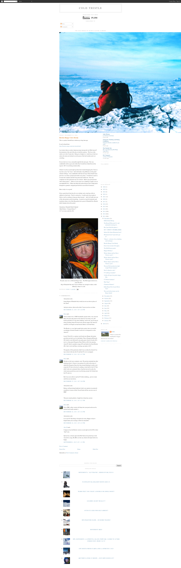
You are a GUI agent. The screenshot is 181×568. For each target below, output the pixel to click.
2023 (104, 192)
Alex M (65, 427)
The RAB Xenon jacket (110, 248)
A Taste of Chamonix (108, 156)
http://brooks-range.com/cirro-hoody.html (70, 146)
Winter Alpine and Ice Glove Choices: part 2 (111, 258)
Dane (65, 314)
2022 (104, 194)
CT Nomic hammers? (109, 279)
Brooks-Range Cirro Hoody (111, 243)
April (105, 313)
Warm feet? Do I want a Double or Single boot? (96, 491)
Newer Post (62, 449)
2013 (104, 211)
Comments (64, 27)
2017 (104, 201)
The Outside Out (107, 148)
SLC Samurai (106, 155)
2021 (104, 197)
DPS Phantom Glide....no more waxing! (96, 520)
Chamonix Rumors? (109, 284)
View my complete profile (109, 341)
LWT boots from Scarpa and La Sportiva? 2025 (96, 548)
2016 (104, 204)
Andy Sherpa (106, 134)
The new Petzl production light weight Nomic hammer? (112, 267)
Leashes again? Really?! (96, 501)
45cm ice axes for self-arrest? (96, 510)
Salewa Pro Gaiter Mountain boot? (112, 232)
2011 (104, 216)
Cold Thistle (90, 8)
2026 (104, 187)
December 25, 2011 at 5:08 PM (74, 381)
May (105, 311)
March (106, 315)
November (107, 296)
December (107, 218)
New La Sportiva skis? (109, 270)
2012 (104, 214)
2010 (104, 323)
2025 (104, 189)
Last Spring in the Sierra (108, 135)
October (106, 298)
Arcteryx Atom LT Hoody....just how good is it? (96, 558)
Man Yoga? (107, 282)
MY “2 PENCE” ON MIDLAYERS (112, 230)
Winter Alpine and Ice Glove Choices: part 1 (111, 262)
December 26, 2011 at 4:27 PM (74, 400)
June (105, 308)
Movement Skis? (96, 529)
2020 (104, 199)
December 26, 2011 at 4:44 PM (74, 412)
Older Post (95, 449)
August (106, 303)
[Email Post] (77, 289)
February (106, 318)
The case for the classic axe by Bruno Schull (111, 292)
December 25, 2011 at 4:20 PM (74, 310)
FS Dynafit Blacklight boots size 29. (96, 482)
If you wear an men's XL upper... (112, 246)
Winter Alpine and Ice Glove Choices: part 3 (111, 254)
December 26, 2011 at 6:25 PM (74, 423)
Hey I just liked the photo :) (111, 227)
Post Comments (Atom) (72, 453)
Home (78, 449)
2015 (104, 206)
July (105, 306)
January (106, 320)
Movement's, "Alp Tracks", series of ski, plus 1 (96, 472)
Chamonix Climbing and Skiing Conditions (111, 140)
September (107, 301)
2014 (104, 209)
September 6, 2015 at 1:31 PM (74, 442)
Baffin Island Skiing (109, 220)
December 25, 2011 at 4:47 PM (74, 354)
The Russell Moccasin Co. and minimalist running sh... (111, 224)
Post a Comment (63, 446)
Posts (63, 24)
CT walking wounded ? (110, 273)
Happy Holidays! (108, 250)
